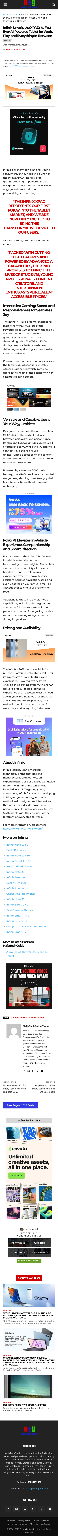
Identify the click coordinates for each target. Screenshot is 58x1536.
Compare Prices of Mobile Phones (27, 926)
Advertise (11, 1520)
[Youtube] (42, 1070)
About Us (34, 1524)
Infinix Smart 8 (15, 877)
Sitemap (23, 1524)
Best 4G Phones (16, 882)
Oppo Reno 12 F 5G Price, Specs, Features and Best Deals (43, 1088)
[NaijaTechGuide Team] (13, 1048)
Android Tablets (19, 1018)
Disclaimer (12, 1524)
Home (6, 14)
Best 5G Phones (16, 850)
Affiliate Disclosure (40, 1520)
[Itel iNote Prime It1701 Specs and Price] (29, 1386)
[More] (42, 55)
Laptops (7, 1311)
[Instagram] (28, 1070)
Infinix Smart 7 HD (17, 915)
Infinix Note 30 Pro (18, 855)
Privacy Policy (24, 1520)
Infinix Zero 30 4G (17, 904)
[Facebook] (6, 55)
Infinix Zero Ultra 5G (18, 861)
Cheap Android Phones (21, 893)
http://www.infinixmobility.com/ (23, 828)
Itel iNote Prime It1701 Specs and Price (24, 1405)
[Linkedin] (35, 55)
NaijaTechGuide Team (15, 49)
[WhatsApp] (27, 55)
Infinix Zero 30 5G (17, 921)
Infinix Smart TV (16, 931)
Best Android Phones (19, 866)
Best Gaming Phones (19, 910)
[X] (13, 55)
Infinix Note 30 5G (17, 844)
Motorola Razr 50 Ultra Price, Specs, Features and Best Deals (14, 1088)
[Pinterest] (20, 55)
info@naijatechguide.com (35, 1488)
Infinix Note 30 (15, 872)
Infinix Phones (15, 888)
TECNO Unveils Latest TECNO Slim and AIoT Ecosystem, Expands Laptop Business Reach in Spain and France (28, 1315)
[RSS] (33, 1509)
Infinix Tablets (36, 1018)
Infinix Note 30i (15, 899)
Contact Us (45, 1524)
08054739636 (34, 1482)
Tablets (15, 14)
